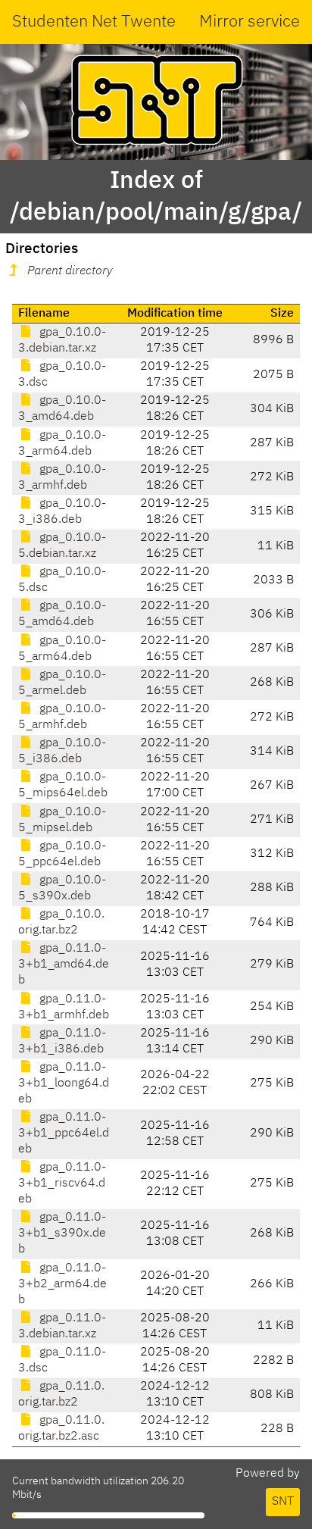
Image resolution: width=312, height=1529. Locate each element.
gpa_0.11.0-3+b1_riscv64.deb (62, 1183)
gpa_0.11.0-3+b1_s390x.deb (62, 1233)
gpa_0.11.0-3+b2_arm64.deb (62, 1284)
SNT (283, 1502)
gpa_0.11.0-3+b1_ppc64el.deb (63, 1133)
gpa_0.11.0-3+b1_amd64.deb (63, 965)
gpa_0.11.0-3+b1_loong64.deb (63, 1083)
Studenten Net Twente (94, 22)
